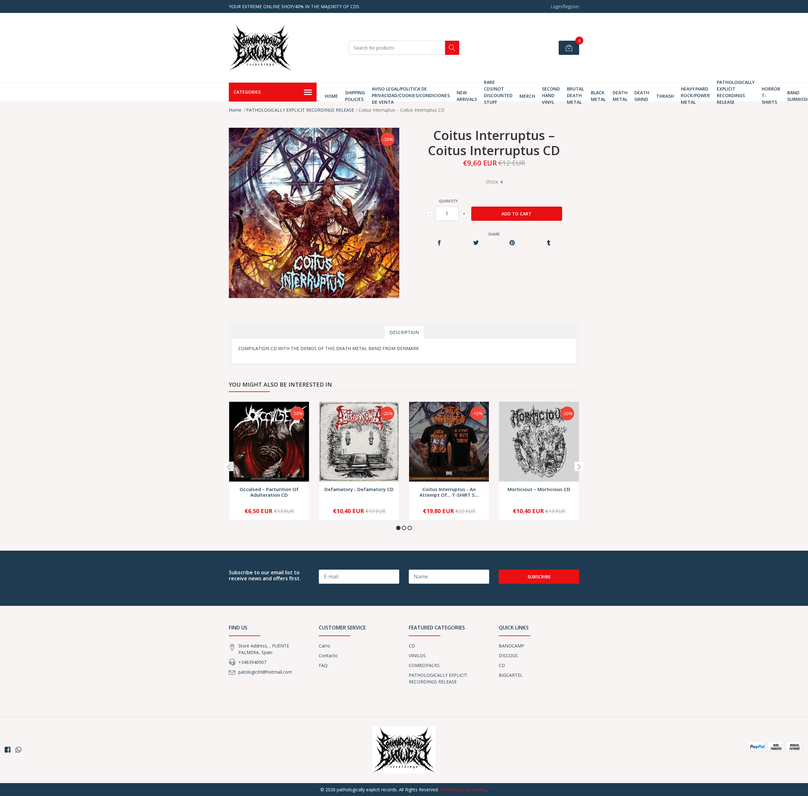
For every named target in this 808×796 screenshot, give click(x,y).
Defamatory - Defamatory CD (359, 489)
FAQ (323, 665)
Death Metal (620, 96)
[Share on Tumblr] (548, 243)
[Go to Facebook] (7, 749)
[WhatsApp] (18, 749)
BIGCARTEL (511, 675)
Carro (324, 646)
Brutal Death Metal (575, 95)
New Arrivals (467, 96)
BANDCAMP (511, 646)
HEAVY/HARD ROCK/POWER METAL (695, 95)
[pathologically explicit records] (260, 47)
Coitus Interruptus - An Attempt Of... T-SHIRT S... (448, 492)
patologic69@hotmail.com (265, 672)
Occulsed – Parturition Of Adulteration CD (269, 492)
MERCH (527, 96)
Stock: (492, 182)
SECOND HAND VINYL (551, 95)
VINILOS (417, 655)
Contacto (328, 655)
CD (412, 646)
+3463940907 (252, 662)
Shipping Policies (355, 96)
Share (494, 234)
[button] (398, 528)
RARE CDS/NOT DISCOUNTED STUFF (498, 92)
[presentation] (229, 466)
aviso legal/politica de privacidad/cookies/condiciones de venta (411, 95)
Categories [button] (247, 92)
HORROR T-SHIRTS (771, 95)
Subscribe (539, 577)
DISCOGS (508, 655)
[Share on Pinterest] (512, 243)
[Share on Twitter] (475, 243)
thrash (665, 96)
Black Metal (598, 96)
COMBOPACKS (424, 665)
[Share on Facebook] (439, 243)
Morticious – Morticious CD (539, 489)
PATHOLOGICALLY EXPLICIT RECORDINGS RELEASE (736, 92)
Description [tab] (404, 332)
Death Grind (641, 96)
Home (331, 96)
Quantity (448, 201)
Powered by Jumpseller (463, 790)
